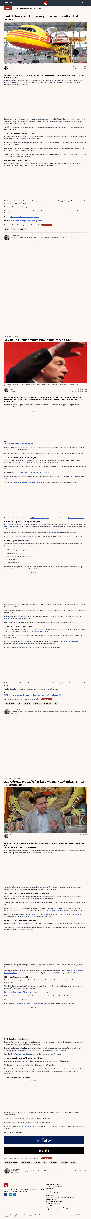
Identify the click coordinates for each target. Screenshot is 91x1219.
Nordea (37, 1163)
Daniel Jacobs (15, 235)
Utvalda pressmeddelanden (54, 1186)
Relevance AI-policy (52, 1199)
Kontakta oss (50, 1189)
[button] (45, 1140)
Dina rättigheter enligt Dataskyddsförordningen (60, 1197)
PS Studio (17, 778)
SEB (44, 1163)
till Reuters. (14, 129)
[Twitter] (10, 1194)
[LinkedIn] (14, 1194)
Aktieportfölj (9, 703)
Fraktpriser (22, 229)
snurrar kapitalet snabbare (53, 910)
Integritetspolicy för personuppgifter (57, 1193)
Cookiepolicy (50, 1195)
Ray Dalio (27, 703)
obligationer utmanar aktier (13, 618)
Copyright (49, 1191)
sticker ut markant (27, 916)
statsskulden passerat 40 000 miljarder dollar (27, 482)
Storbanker (53, 1163)
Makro (16, 13)
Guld (19, 703)
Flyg (6, 229)
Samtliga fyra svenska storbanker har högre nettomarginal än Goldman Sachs (56, 914)
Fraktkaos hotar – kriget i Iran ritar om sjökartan (26, 221)
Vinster (73, 1163)
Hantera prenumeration (53, 1184)
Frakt (13, 229)
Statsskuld (47, 703)
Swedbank (64, 1163)
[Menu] (86, 3)
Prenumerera (46, 225)
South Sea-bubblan (43, 631)
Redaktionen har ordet (53, 1203)
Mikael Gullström (16, 710)
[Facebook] (5, 1194)
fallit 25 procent (9, 527)
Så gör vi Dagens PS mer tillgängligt (57, 1208)
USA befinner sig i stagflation (39, 518)
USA (56, 703)
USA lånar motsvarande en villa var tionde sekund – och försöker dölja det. (32, 695)
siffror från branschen (21, 1054)
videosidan (13, 847)
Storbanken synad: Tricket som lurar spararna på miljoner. (26, 992)
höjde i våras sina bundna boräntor (26, 1004)
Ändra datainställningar (53, 1210)
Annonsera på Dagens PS (54, 1201)
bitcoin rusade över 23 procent (32, 472)
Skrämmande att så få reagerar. (18, 443)
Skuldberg (37, 703)
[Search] (83, 3)
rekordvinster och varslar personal (24, 1126)
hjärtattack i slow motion (76, 518)
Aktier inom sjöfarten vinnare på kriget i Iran (24, 217)
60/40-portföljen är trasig (74, 641)
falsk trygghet (53, 533)
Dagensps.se (7, 13)
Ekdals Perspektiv (11, 1163)
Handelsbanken (26, 1163)
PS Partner (49, 1206)
